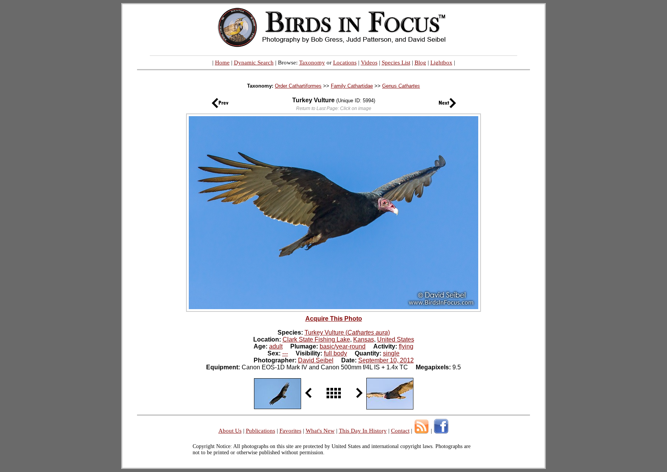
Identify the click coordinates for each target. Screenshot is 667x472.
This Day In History (363, 431)
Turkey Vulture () (347, 332)
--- (285, 353)
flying (406, 346)
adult (276, 346)
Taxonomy (312, 62)
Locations (345, 62)
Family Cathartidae (352, 86)
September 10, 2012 (386, 360)
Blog (420, 62)
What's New (320, 431)
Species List (396, 62)
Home (222, 62)
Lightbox (441, 62)
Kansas (363, 339)
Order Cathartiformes (298, 86)
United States (395, 339)
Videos (369, 62)
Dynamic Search (254, 62)
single (391, 353)
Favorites (290, 431)
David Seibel (316, 360)
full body (335, 353)
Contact (400, 431)
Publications (260, 431)
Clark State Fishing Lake (316, 339)
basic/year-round (343, 346)
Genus (401, 86)
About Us (230, 431)
